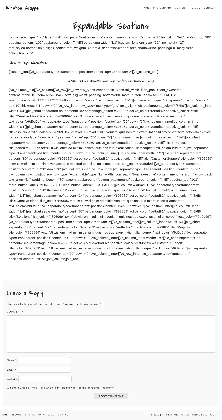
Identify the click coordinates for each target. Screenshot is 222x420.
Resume (195, 8)
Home (146, 8)
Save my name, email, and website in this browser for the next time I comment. (62, 387)
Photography (162, 8)
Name (11, 360)
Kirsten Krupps (22, 8)
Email (11, 369)
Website (12, 379)
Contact (209, 8)
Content (180, 8)
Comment (15, 311)
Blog (51, 415)
